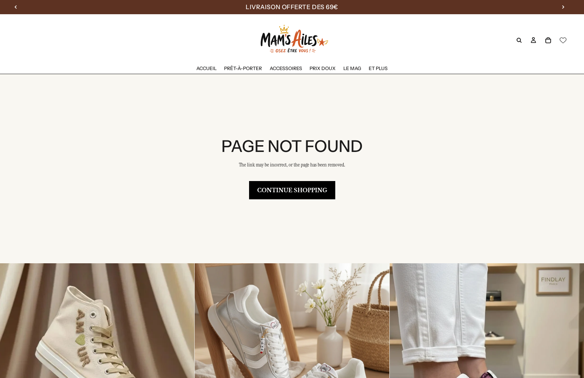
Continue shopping (292, 190)
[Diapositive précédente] (10, 360)
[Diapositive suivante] (184, 360)
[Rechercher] (519, 40)
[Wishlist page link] (563, 40)
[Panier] (548, 40)
